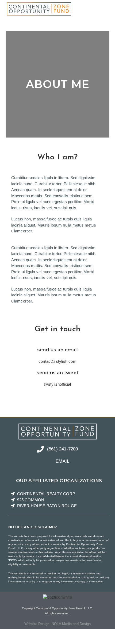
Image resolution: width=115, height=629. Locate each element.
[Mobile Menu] (107, 8)
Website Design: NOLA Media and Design (57, 624)
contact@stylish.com (57, 361)
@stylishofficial (57, 384)
